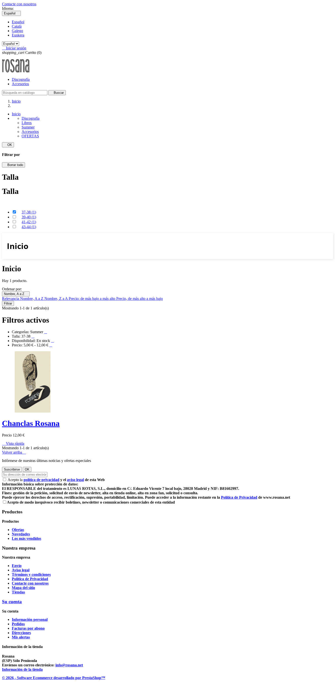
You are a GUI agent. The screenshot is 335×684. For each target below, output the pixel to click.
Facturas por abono (28, 628)
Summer (28, 127)
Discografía (21, 79)
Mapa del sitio (23, 588)
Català (17, 26)
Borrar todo (13, 165)
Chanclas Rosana (31, 423)
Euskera (18, 35)
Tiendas (18, 592)
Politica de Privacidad (30, 579)
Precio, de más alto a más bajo (139, 298)
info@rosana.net (69, 665)
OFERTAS (30, 136)
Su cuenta (12, 601)
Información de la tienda (22, 669)
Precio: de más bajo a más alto (92, 298)
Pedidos (18, 624)
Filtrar (8, 303)
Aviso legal (20, 570)
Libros (27, 123)
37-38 (29, 212)
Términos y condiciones (31, 574)
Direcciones (21, 633)
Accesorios (20, 84)
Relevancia (11, 298)
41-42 (29, 222)
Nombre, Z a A (56, 298)
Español (18, 22)
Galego (17, 31)
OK (8, 145)
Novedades (21, 534)
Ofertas (18, 530)
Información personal (30, 619)
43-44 (29, 227)
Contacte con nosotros (19, 4)
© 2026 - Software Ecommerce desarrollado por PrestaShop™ (53, 678)
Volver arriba (14, 452)
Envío (17, 566)
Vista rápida (13, 443)
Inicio (16, 114)
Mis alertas (21, 637)
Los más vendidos (26, 538)
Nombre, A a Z (16, 294)
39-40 (29, 217)
